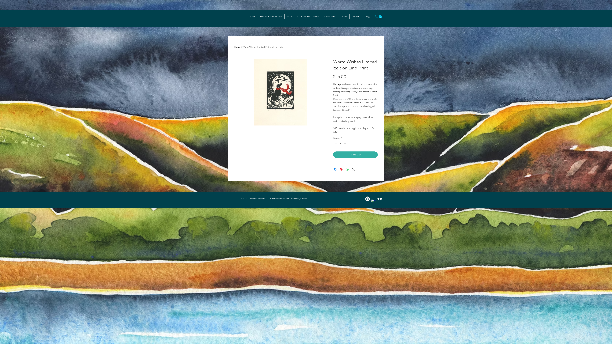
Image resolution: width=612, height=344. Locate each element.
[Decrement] (335, 143)
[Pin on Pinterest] (341, 169)
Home (237, 47)
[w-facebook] (373, 202)
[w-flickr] (379, 199)
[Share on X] (353, 169)
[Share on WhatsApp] (347, 169)
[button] (379, 16)
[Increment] (345, 143)
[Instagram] (367, 199)
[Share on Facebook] (335, 169)
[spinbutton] (340, 143)
